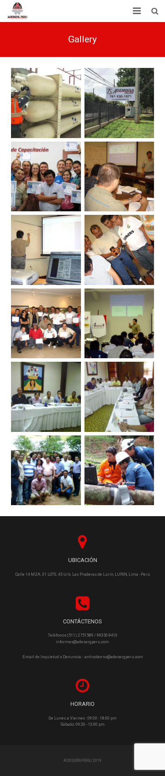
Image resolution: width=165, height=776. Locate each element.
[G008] (119, 177)
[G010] (119, 250)
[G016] (119, 397)
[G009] (46, 250)
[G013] (119, 323)
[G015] (46, 397)
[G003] (46, 103)
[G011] (46, 323)
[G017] (46, 470)
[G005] (119, 103)
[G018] (119, 470)
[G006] (46, 177)
